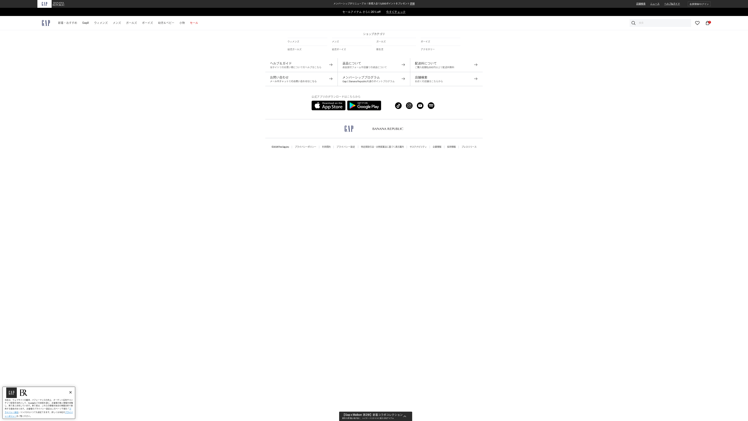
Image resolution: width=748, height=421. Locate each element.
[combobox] (660, 23)
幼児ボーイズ (339, 49)
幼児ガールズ (295, 49)
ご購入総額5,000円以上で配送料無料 (434, 67)
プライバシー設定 (345, 147)
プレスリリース (468, 147)
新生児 (379, 49)
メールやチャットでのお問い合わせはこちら (293, 81)
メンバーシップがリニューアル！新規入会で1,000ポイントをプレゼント (374, 3)
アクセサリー (428, 49)
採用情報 (451, 147)
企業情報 (437, 147)
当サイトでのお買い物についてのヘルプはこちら (295, 67)
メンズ (335, 41)
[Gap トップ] (43, 23)
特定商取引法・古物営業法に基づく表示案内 (382, 147)
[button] (699, 4)
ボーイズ (425, 41)
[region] (38, 403)
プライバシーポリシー (305, 147)
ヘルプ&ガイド (672, 4)
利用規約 (326, 147)
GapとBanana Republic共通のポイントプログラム (368, 81)
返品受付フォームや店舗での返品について (364, 67)
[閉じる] (70, 392)
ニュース (655, 4)
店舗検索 (641, 4)
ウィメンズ (293, 41)
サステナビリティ (418, 147)
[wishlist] (697, 22)
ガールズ (381, 41)
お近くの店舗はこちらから (429, 81)
